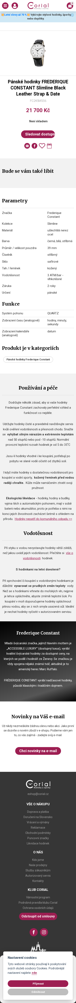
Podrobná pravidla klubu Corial (38, 902)
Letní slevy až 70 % (15, 14)
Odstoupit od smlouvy (38, 916)
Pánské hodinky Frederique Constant (28, 359)
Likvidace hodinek (38, 843)
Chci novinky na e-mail (38, 751)
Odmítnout (38, 991)
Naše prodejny (38, 865)
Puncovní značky (38, 838)
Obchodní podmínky (38, 832)
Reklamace (38, 827)
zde (34, 973)
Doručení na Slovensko (38, 817)
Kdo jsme (38, 859)
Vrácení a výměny (38, 822)
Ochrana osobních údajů (38, 908)
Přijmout (38, 983)
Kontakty (38, 881)
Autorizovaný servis (38, 875)
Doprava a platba (38, 811)
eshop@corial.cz (38, 794)
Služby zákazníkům (38, 870)
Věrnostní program (38, 897)
